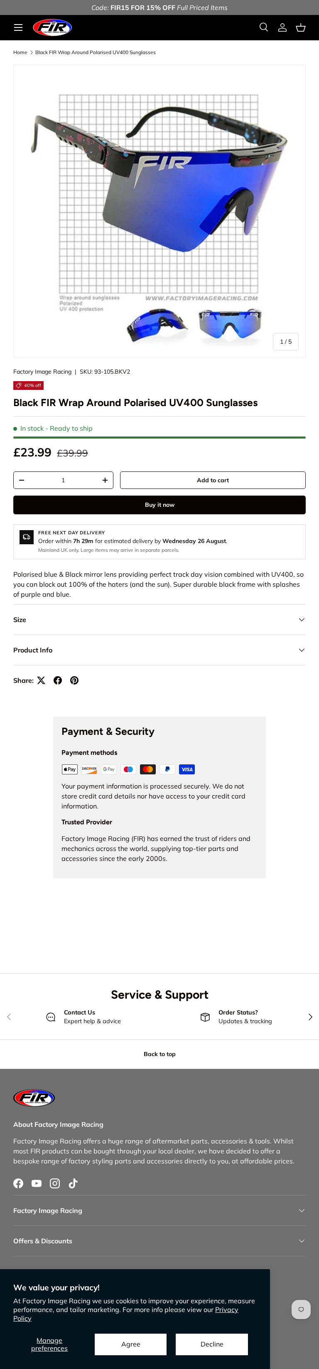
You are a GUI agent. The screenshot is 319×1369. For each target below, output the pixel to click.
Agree (130, 1344)
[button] (301, 27)
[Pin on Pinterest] (74, 680)
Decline (212, 1344)
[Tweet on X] (41, 680)
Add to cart (213, 480)
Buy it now (159, 504)
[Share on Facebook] (57, 680)
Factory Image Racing (42, 371)
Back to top (160, 1054)
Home (20, 52)
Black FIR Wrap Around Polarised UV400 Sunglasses (95, 52)
